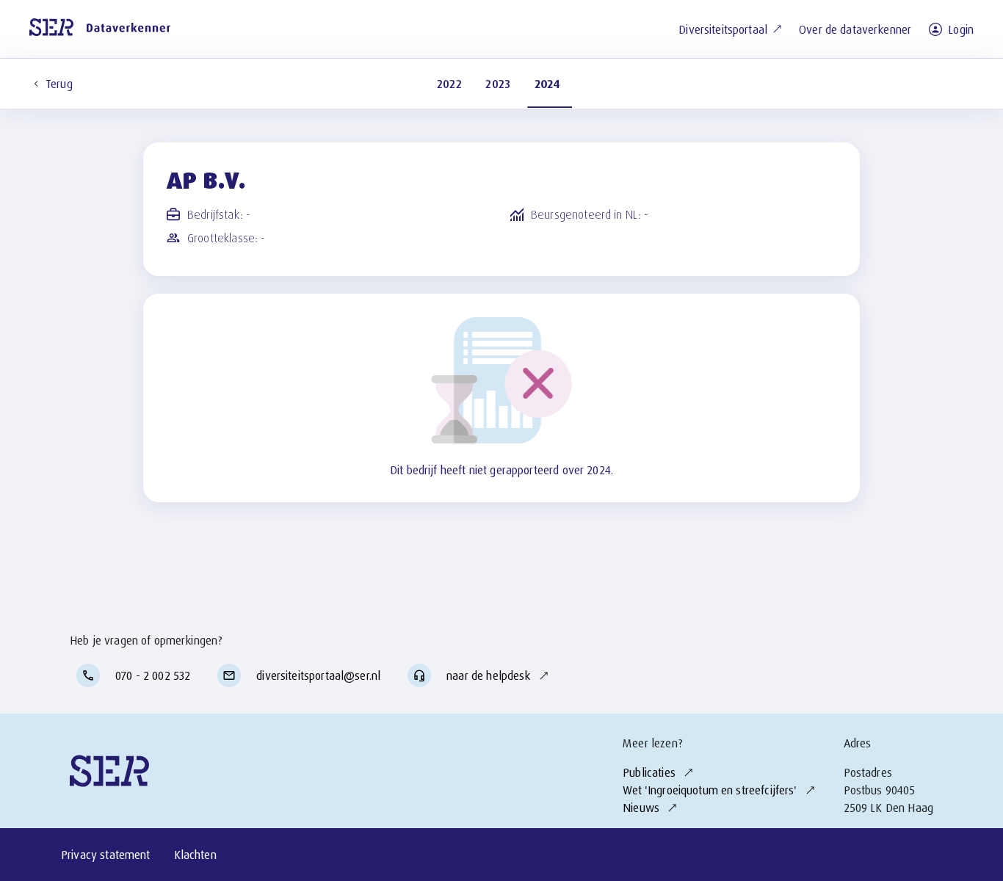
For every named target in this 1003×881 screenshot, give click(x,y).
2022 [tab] (450, 83)
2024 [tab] (548, 83)
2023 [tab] (498, 83)
